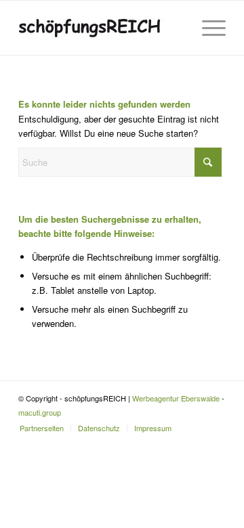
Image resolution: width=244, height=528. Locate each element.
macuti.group (39, 412)
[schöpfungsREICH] (101, 28)
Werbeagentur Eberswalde (176, 398)
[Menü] (207, 28)
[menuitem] (207, 28)
